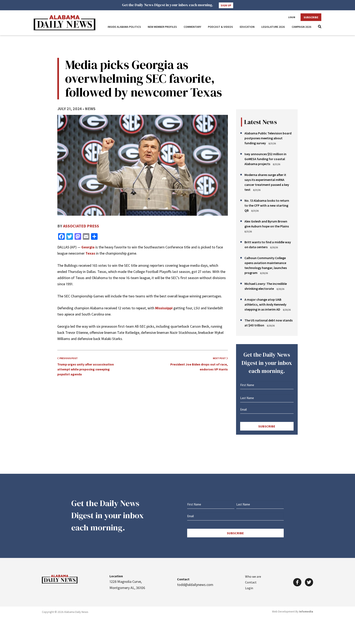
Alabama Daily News (64, 22)
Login (291, 17)
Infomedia (306, 611)
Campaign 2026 (301, 27)
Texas (90, 253)
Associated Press (81, 225)
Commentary (192, 27)
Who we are (253, 576)
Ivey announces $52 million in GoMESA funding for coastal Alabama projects (265, 159)
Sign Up (226, 5)
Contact (251, 582)
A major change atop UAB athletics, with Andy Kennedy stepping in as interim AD (265, 304)
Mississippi (164, 308)
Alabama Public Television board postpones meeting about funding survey (268, 138)
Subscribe (311, 17)
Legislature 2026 (273, 27)
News (90, 108)
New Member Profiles (162, 27)
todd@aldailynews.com (195, 584)
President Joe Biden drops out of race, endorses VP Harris (199, 364)
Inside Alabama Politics (124, 27)
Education (247, 27)
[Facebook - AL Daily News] (297, 582)
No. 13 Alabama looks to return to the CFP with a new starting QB (266, 205)
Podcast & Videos (220, 27)
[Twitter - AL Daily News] (309, 582)
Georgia (88, 247)
